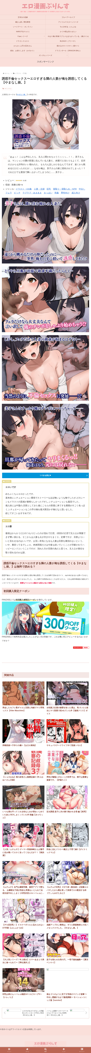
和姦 (57, 193)
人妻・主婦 (39, 189)
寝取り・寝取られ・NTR (65, 189)
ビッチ (17, 193)
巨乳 (49, 189)
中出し (82, 189)
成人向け (76, 193)
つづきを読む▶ (45, 475)
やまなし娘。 (22, 94)
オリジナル (7, 88)
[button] (84, 744)
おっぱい (48, 193)
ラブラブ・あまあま (32, 193)
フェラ (8, 193)
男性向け (65, 193)
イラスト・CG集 (24, 189)
